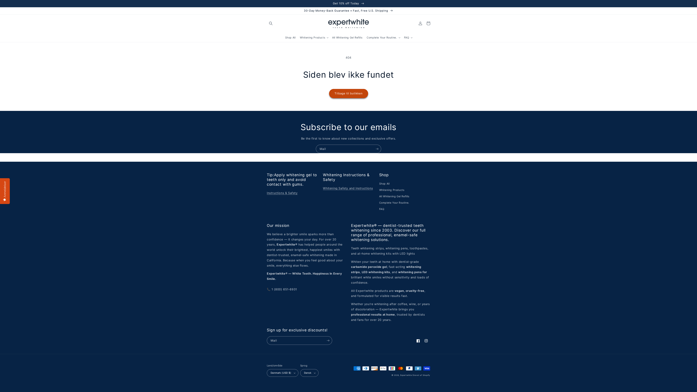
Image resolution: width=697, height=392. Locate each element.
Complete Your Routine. (394, 202)
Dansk (307, 372)
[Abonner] (377, 149)
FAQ (381, 209)
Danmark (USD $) (281, 372)
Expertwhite (406, 375)
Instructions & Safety (282, 193)
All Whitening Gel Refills (394, 196)
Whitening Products (391, 189)
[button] (271, 23)
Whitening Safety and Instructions (348, 188)
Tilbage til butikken (349, 93)
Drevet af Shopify (421, 375)
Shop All (384, 183)
